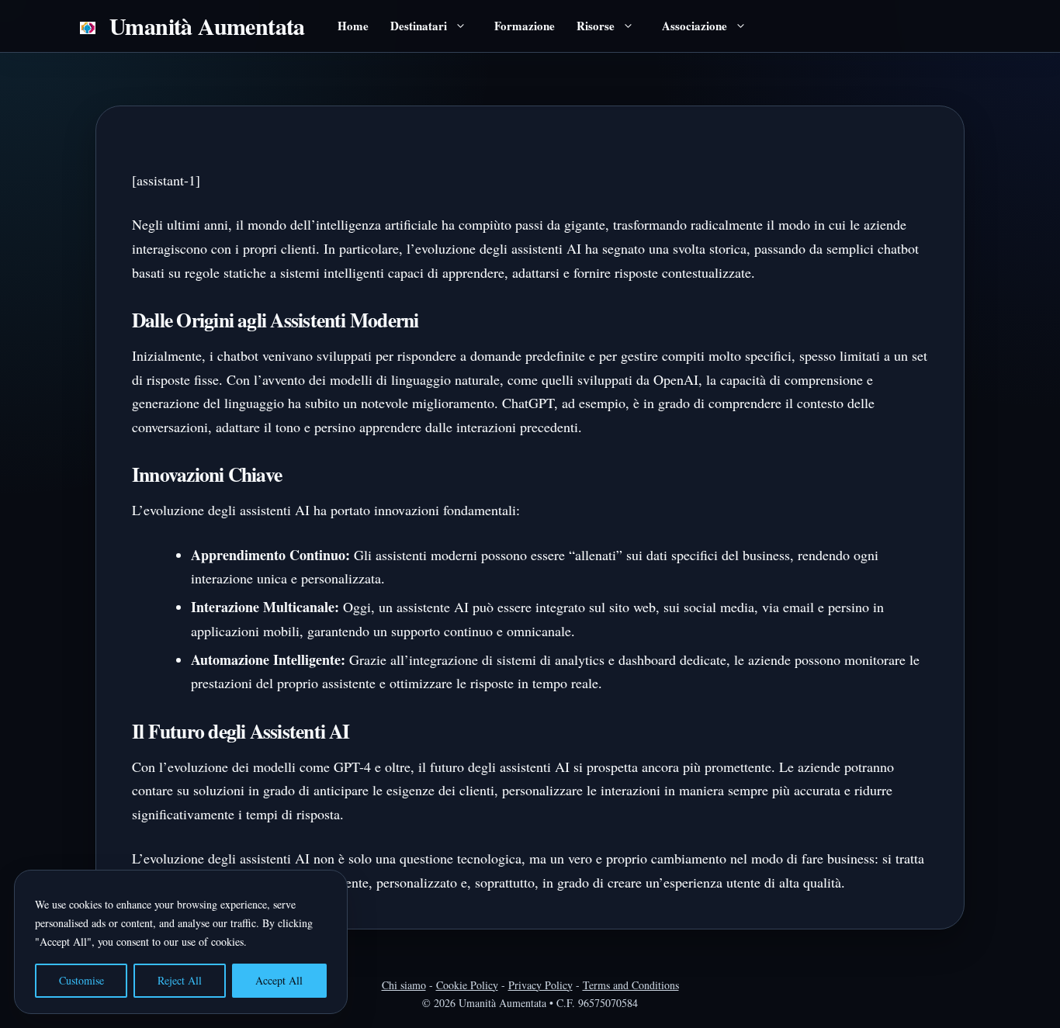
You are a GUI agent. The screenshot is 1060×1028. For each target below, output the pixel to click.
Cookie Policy (467, 985)
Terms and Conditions (631, 985)
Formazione (524, 25)
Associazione (694, 25)
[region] (184, 942)
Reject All (180, 980)
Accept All (279, 980)
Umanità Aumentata (207, 26)
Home (353, 25)
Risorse (596, 25)
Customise (81, 980)
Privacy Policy (540, 985)
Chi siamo (404, 985)
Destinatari (418, 25)
